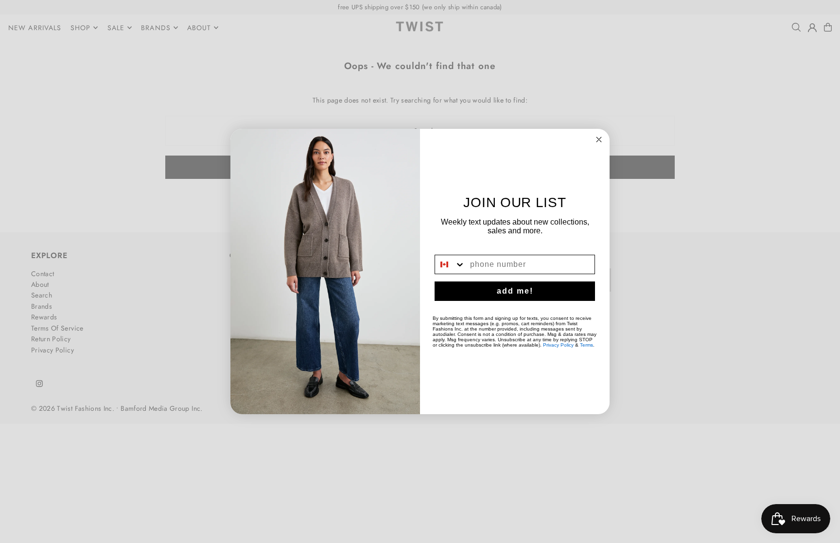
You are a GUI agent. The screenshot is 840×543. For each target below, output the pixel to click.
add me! (515, 291)
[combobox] (450, 264)
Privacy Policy (558, 345)
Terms (586, 345)
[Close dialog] (599, 139)
